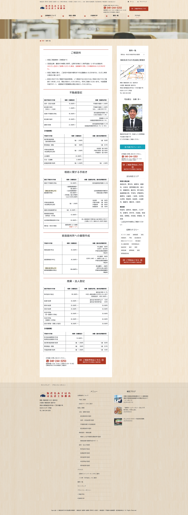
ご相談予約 (81, 494)
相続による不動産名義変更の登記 (90, 436)
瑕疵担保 (123, 247)
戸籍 (130, 237)
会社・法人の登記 (84, 445)
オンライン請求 (125, 234)
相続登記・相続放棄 (85, 432)
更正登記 (138, 241)
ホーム (132, 1)
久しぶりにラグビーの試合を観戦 (134, 418)
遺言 (138, 250)
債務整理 (135, 234)
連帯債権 (131, 250)
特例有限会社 (135, 244)
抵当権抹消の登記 (85, 416)
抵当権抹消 (138, 237)
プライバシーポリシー (59, 385)
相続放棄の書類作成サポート (89, 440)
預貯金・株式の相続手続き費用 (130, 54)
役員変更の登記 (85, 453)
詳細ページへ (73, 227)
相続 (136, 247)
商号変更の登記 (85, 465)
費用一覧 (132, 50)
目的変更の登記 (85, 457)
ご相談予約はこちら (140, 8)
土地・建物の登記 (84, 412)
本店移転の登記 (85, 461)
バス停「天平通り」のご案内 (88, 478)
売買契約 (123, 237)
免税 (142, 234)
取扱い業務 (81, 408)
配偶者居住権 (125, 253)
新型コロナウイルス (126, 241)
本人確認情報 (125, 244)
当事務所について (83, 395)
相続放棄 (123, 250)
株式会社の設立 (85, 449)
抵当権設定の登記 (85, 428)
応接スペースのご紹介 (86, 403)
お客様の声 (81, 498)
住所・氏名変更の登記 (87, 420)
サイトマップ (143, 1)
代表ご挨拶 (82, 399)
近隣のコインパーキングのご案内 (89, 473)
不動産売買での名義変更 (87, 424)
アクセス (80, 469)
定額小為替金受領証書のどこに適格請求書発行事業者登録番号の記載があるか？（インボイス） (136, 398)
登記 (130, 247)
